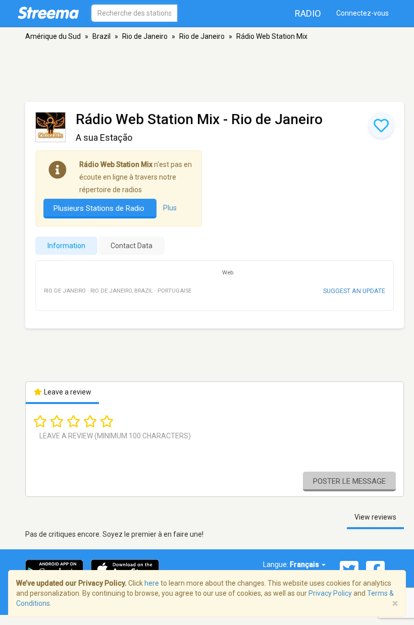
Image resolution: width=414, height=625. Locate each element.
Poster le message (349, 481)
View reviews (375, 517)
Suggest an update (354, 291)
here (151, 583)
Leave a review (66, 392)
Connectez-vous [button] (362, 13)
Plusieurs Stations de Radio (100, 208)
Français (305, 564)
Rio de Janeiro (145, 36)
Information (66, 246)
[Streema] (48, 13)
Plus (170, 208)
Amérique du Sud (53, 36)
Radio (308, 13)
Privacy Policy (330, 593)
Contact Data (131, 246)
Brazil (101, 36)
